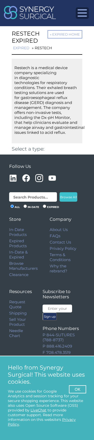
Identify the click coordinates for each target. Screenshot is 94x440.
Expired (21, 48)
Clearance (18, 274)
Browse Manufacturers (23, 266)
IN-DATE (33, 207)
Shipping (18, 313)
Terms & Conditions (60, 257)
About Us (59, 229)
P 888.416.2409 (57, 346)
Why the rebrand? (58, 268)
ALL (17, 207)
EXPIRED (53, 207)
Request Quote (17, 304)
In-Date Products (18, 232)
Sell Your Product (17, 322)
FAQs (55, 235)
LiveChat (38, 410)
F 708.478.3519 (56, 352)
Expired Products (18, 243)
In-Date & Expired (18, 255)
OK (77, 389)
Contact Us (60, 242)
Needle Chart (16, 333)
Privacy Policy (63, 248)
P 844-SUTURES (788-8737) (59, 337)
